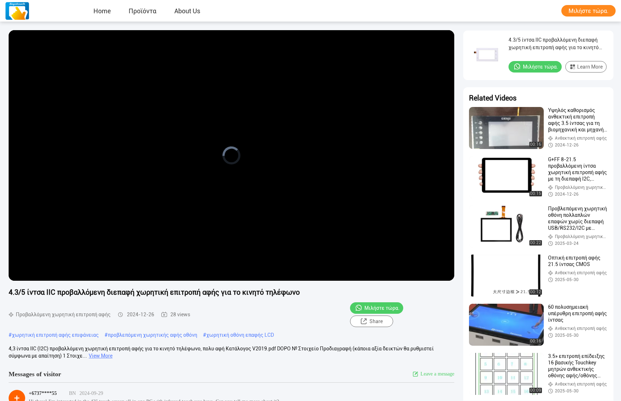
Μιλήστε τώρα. (588, 11)
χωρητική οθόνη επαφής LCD (240, 335)
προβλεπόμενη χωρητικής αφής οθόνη (152, 335)
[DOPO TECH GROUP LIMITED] (27, 11)
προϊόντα (142, 10)
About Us (187, 10)
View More (100, 356)
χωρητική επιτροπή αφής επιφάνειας (55, 335)
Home (102, 10)
